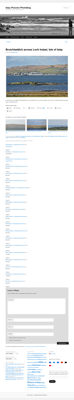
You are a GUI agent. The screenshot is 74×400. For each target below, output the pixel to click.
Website (10, 333)
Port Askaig (38, 378)
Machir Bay (36, 372)
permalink (23, 137)
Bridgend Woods (30, 357)
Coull (35, 359)
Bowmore (36, 355)
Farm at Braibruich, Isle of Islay (13, 364)
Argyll (32, 353)
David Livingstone (9, 245)
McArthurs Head (30, 374)
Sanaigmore (42, 385)
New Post (27, 136)
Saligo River (37, 385)
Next (66, 41)
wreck (45, 387)
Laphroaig (43, 365)
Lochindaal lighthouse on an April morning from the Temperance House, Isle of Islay (15, 374)
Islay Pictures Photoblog (18, 7)
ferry (40, 359)
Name (10, 319)
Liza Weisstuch (9, 238)
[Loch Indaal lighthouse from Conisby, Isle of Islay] (58, 125)
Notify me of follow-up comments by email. (17, 337)
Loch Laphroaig (39, 369)
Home (7, 37)
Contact (35, 37)
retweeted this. (9, 146)
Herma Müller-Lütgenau (10, 187)
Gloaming (32, 362)
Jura (45, 362)
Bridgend (41, 355)
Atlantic (36, 353)
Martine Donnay (9, 259)
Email (10, 327)
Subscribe (52, 381)
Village (41, 136)
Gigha (28, 362)
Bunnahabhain (44, 357)
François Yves (9, 266)
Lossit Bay (29, 372)
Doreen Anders (9, 180)
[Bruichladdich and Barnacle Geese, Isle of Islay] (15, 125)
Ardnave (29, 353)
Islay (64, 136)
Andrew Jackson (9, 216)
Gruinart (36, 362)
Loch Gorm (29, 367)
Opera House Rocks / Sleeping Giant (36, 376)
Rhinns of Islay (34, 382)
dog (37, 359)
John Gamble (8, 209)
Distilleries (17, 136)
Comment (10, 300)
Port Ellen (38, 380)
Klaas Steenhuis (9, 173)
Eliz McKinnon (8, 223)
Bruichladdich (51, 136)
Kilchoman (36, 365)
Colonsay (32, 359)
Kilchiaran (29, 365)
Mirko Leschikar (9, 252)
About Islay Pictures (15, 37)
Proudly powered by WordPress (40, 395)
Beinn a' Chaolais (30, 355)
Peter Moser (8, 151)
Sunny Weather (37, 136)
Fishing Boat (44, 359)
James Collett (8, 195)
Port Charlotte (31, 380)
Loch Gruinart (36, 367)
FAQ (22, 37)
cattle (28, 359)
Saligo (43, 382)
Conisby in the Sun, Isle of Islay (34, 131)
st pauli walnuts (9, 144)
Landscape (22, 136)
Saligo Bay (31, 385)
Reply (7, 150)
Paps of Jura (31, 378)
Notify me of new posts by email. (15, 340)
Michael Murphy (9, 202)
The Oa (41, 387)
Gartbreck (60, 136)
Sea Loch (31, 136)
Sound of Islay (34, 387)
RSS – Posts (52, 353)
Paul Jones (8, 281)
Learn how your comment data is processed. (35, 346)
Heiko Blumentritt (9, 159)
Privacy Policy (29, 37)
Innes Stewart (8, 274)
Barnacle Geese (42, 353)
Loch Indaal (31, 369)
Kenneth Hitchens (9, 230)
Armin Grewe (12, 137)
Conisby (56, 136)
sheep (28, 387)
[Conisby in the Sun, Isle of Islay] (37, 125)
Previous (8, 41)
